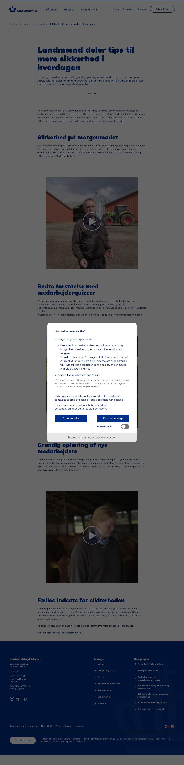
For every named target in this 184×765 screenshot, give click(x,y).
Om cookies (116, 399)
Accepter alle (71, 418)
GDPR (102, 408)
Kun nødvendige (113, 418)
